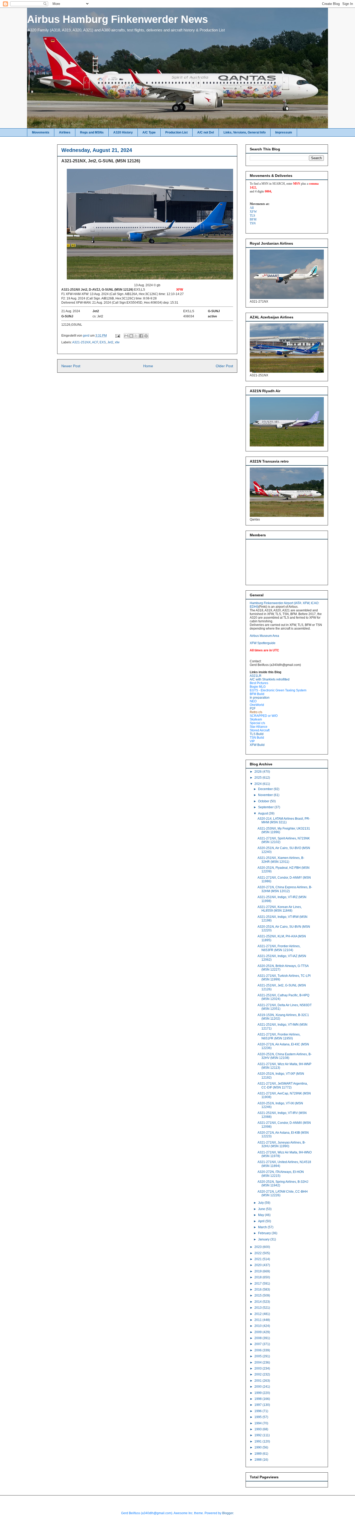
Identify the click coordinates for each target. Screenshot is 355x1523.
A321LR (255, 676)
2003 (258, 1368)
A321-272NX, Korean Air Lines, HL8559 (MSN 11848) (280, 908)
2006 (258, 1350)
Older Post (224, 366)
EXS (103, 342)
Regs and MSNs (92, 132)
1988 (258, 1459)
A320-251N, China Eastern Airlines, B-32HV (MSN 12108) (285, 1056)
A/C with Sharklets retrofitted (270, 679)
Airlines (64, 132)
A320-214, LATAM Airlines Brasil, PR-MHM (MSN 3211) (284, 820)
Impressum (283, 132)
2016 (258, 1289)
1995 (258, 1417)
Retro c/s (256, 712)
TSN (253, 223)
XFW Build (257, 745)
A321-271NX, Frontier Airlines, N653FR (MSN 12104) (279, 948)
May (261, 1215)
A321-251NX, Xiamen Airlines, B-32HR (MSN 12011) (281, 859)
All (252, 208)
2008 (258, 1338)
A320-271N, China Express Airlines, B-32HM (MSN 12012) (285, 889)
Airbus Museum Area (264, 636)
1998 (258, 1399)
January (264, 1239)
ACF (95, 342)
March (263, 1227)
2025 (258, 777)
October (264, 801)
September (266, 807)
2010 (258, 1326)
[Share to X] (136, 335)
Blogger (227, 1513)
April (261, 1221)
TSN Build (257, 737)
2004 (258, 1362)
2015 (258, 1295)
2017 (258, 1283)
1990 (258, 1447)
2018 (258, 1277)
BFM (253, 219)
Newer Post (70, 366)
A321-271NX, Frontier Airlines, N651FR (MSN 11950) (279, 1036)
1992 (258, 1435)
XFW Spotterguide (262, 643)
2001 (258, 1380)
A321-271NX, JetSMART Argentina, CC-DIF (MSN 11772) (283, 1085)
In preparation (259, 697)
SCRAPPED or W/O (264, 716)
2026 (258, 771)
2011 (258, 1320)
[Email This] (126, 335)
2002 (258, 1374)
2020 (258, 1265)
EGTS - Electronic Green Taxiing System (278, 690)
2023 (258, 1247)
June (262, 1209)
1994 (258, 1423)
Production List (176, 132)
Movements (40, 132)
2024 (258, 784)
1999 (258, 1393)
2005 (258, 1356)
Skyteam (256, 719)
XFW (253, 211)
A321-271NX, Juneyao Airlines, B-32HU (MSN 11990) (282, 1144)
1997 (258, 1405)
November (266, 795)
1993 (258, 1429)
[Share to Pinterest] (146, 335)
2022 (258, 1253)
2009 (258, 1332)
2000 (258, 1386)
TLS (252, 215)
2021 (258, 1259)
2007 (258, 1344)
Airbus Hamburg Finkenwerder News (117, 19)
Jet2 (110, 342)
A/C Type (149, 132)
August (263, 813)
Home (148, 366)
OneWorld (257, 705)
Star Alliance (258, 727)
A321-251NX (81, 342)
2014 (258, 1302)
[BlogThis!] (131, 335)
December (266, 789)
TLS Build (257, 734)
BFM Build (257, 694)
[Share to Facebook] (141, 335)
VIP (252, 741)
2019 (258, 1271)
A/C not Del (205, 132)
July (261, 1203)
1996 (258, 1411)
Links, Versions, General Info (244, 132)
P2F (252, 708)
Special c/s (257, 723)
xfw (117, 342)
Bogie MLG (258, 687)
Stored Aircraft (259, 730)
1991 (258, 1441)
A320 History (123, 132)
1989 (258, 1453)
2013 (258, 1308)
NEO (253, 701)
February (265, 1233)
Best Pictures (259, 683)
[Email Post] (117, 335)
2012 (258, 1314)
